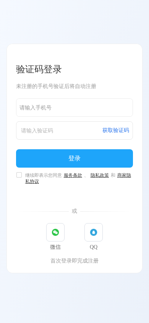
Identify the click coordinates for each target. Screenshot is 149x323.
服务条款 (73, 175)
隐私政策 (100, 175)
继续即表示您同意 (78, 175)
